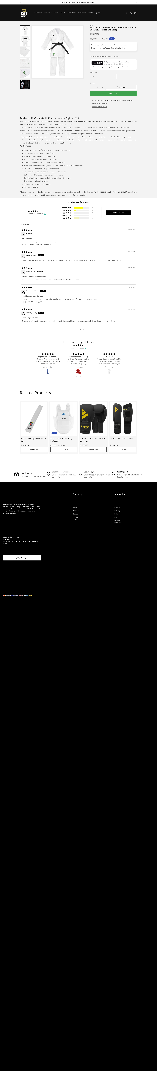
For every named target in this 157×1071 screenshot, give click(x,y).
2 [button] (77, 329)
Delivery (117, 511)
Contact (75, 514)
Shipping (101, 56)
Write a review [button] (118, 212)
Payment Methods (117, 521)
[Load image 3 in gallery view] (25, 52)
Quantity (92, 83)
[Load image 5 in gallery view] (25, 73)
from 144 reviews (77, 348)
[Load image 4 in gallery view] (25, 63)
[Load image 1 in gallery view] (25, 30)
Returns (117, 507)
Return (116, 514)
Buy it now (113, 93)
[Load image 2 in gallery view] (25, 41)
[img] (26, 230)
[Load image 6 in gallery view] (25, 84)
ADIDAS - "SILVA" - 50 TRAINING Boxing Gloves (93, 439)
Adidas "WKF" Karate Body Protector (61, 439)
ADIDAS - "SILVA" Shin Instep (121, 438)
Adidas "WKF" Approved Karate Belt (33, 439)
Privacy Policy (75, 518)
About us (76, 511)
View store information (99, 107)
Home (75, 507)
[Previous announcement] (20, 2)
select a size (93, 72)
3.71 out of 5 (44, 211)
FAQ (116, 517)
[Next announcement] (136, 2)
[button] (48, 12)
